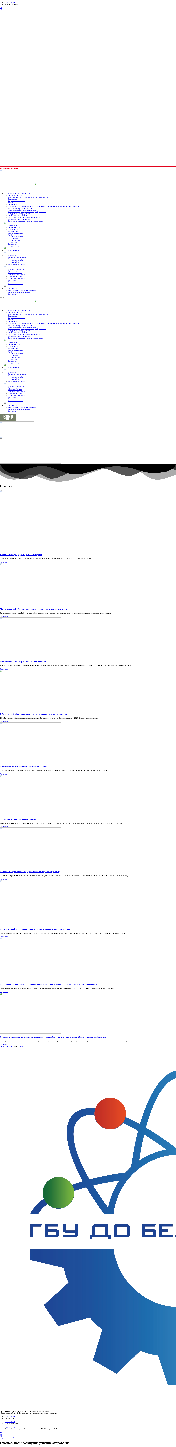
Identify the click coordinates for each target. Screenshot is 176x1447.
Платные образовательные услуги (20, 208)
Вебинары (15, 262)
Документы (12, 203)
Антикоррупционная (15, 233)
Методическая (13, 229)
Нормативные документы (17, 257)
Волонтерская (13, 231)
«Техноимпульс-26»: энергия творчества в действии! (23, 661)
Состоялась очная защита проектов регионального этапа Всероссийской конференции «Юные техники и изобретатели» (53, 1037)
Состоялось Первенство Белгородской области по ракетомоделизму (30, 872)
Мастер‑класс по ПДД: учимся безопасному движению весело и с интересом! (33, 609)
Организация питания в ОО (18, 215)
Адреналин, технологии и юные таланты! (18, 819)
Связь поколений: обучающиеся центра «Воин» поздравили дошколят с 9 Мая (35, 929)
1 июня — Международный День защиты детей (21, 555)
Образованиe (12, 204)
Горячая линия (13, 280)
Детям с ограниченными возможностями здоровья (25, 221)
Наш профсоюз (17, 237)
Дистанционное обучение (17, 259)
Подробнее (4, 562)
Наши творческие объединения (19, 292)
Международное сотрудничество (19, 214)
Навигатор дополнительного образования (22, 290)
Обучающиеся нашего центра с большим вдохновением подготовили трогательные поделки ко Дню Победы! (48, 984)
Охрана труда (13, 242)
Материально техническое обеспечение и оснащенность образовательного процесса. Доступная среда (43, 206)
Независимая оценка (15, 284)
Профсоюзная (13, 235)
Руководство (12, 199)
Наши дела (16, 240)
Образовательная (14, 227)
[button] (88, 297)
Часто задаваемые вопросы (17, 278)
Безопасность (12, 244)
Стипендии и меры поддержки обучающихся (24, 217)
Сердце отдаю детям (15, 246)
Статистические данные (16, 274)
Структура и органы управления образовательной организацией (30, 197)
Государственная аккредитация (19, 219)
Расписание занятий (15, 273)
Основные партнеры (15, 282)
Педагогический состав (16, 201)
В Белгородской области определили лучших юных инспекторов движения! (33, 714)
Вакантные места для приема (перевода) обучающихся (27, 212)
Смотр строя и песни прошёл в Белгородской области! (24, 767)
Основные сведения (15, 195)
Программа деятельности (17, 271)
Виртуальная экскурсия (16, 264)
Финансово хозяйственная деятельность (22, 210)
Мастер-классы (17, 261)
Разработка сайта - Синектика (10, 1438)
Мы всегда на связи (15, 276)
